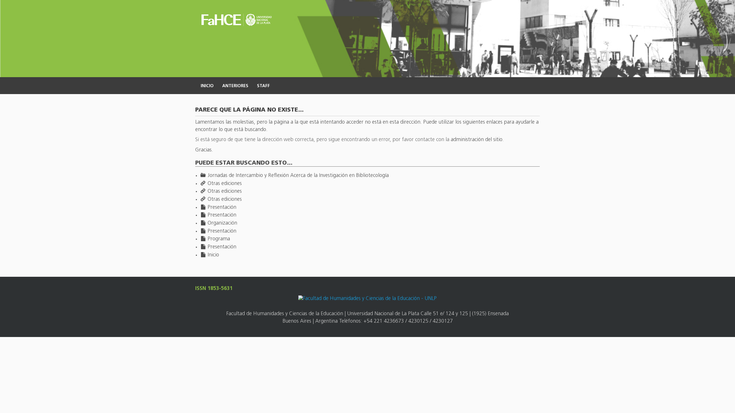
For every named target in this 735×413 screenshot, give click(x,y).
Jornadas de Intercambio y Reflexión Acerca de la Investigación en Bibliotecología (298, 175)
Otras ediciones (225, 183)
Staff (263, 86)
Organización (222, 223)
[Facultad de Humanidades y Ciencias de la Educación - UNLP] (367, 299)
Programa (219, 239)
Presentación (222, 207)
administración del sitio (476, 140)
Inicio (207, 86)
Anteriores (235, 86)
